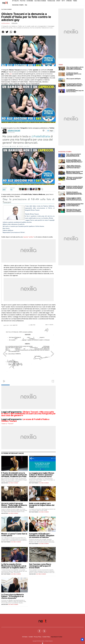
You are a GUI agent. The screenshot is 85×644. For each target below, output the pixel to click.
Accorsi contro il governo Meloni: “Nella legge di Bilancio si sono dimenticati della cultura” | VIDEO (14, 505)
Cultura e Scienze (40, 0)
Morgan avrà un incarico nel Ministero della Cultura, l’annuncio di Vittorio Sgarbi (74, 172)
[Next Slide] (52, 353)
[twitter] (7, 33)
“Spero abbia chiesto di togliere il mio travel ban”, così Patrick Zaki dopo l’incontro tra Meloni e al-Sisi (74, 166)
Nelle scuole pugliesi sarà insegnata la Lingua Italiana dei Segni (41, 505)
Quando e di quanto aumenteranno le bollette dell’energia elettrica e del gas (74, 193)
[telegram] (15, 33)
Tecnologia (51, 0)
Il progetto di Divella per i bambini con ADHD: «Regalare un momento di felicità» (41, 535)
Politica (22, 0)
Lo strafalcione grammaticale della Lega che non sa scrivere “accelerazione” (75, 90)
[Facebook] (38, 630)
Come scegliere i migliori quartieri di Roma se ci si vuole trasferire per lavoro (74, 199)
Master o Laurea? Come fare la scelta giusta (14, 534)
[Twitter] (43, 630)
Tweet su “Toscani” (7, 423)
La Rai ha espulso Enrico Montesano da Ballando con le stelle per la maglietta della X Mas (13, 566)
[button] (28, 353)
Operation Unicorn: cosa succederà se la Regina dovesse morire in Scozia (73, 210)
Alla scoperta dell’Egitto (73, 78)
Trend (75, 0)
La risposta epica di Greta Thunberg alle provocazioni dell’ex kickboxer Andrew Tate (74, 84)
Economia (30, 0)
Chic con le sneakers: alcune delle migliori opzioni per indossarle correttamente (74, 68)
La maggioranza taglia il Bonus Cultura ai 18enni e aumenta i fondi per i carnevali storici (41, 474)
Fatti (63, 0)
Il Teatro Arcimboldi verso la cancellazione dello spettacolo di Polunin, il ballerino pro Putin (14, 474)
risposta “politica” (28, 237)
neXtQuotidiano (5, 23)
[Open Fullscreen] (53, 381)
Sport (58, 0)
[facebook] (3, 33)
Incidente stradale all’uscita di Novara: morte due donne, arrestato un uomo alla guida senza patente (74, 187)
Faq (26, 5)
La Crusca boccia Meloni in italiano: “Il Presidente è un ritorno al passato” (12, 596)
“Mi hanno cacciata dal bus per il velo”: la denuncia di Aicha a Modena (74, 178)
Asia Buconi (4, 482)
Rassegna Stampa (17, 5)
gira (10, 74)
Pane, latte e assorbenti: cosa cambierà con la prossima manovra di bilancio (73, 155)
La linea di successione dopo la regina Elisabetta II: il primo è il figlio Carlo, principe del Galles (75, 204)
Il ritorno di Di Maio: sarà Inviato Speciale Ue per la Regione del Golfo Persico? (74, 161)
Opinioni (69, 0)
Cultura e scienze (6, 9)
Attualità (15, 0)
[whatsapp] (11, 33)
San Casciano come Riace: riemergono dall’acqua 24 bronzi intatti (40, 566)
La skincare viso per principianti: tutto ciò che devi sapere (73, 74)
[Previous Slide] (4, 353)
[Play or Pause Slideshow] (4, 381)
